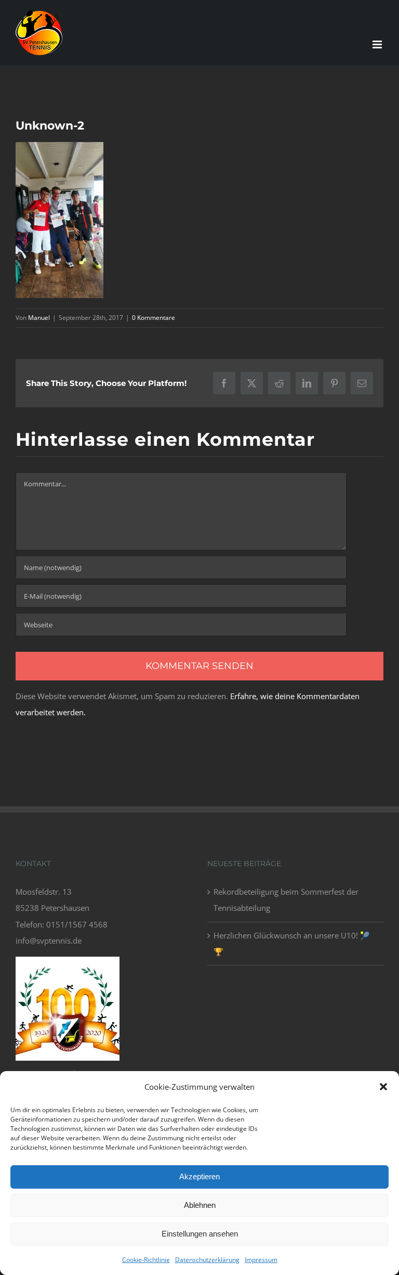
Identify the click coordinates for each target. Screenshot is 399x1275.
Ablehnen (200, 1205)
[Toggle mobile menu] (378, 44)
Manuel (39, 317)
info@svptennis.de (49, 940)
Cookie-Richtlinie (146, 1259)
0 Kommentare (153, 317)
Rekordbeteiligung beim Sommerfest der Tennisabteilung (286, 899)
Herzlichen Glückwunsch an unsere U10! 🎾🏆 (292, 943)
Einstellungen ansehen (200, 1233)
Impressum (261, 1259)
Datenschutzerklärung (207, 1259)
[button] (383, 1086)
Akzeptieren (199, 1176)
